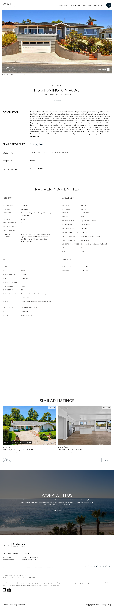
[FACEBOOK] (87, 566)
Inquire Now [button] (57, 100)
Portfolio (63, 5)
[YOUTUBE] (100, 566)
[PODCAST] (109, 566)
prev (8, 69)
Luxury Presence (18, 605)
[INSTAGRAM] (91, 566)
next (13, 69)
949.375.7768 (98, 5)
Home (5, 567)
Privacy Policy (106, 605)
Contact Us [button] (57, 510)
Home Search (75, 5)
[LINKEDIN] (96, 566)
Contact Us (50, 567)
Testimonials (38, 567)
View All (106, 460)
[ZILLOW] (105, 566)
